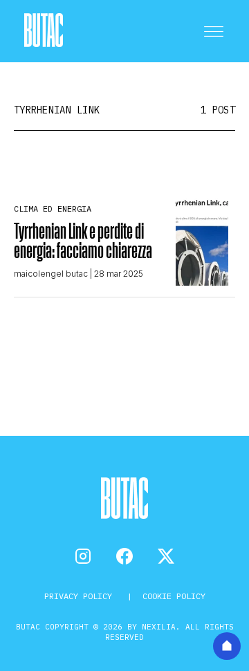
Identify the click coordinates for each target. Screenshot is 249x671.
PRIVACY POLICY (80, 596)
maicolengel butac (51, 273)
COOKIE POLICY (173, 596)
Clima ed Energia (52, 208)
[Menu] (214, 31)
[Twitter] (166, 556)
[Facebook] (124, 556)
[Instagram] (83, 556)
